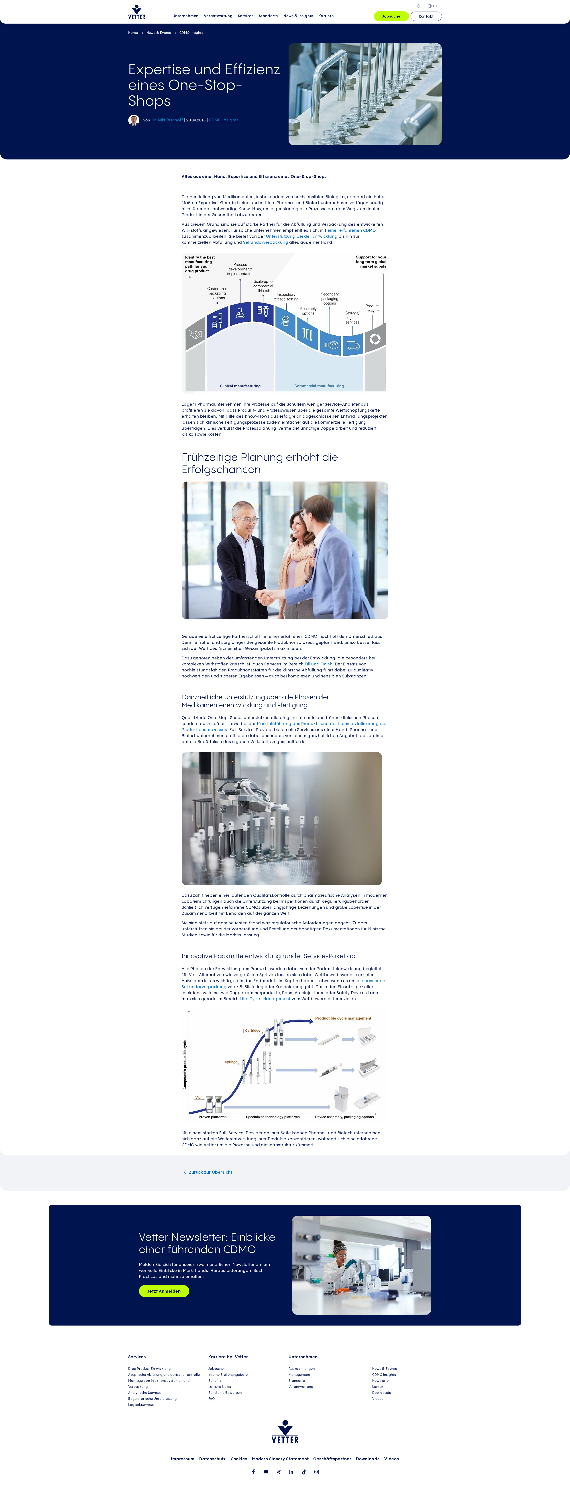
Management (299, 1374)
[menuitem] (185, 17)
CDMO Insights (191, 32)
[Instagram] (317, 1472)
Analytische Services (145, 1392)
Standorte (268, 16)
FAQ (211, 1398)
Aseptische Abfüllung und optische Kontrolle (164, 1374)
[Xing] (278, 1472)
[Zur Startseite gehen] (136, 11)
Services (246, 16)
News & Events (159, 32)
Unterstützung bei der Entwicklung (302, 236)
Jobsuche (391, 16)
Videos (377, 1398)
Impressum (183, 1459)
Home (133, 32)
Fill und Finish (319, 664)
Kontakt (426, 16)
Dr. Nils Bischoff (167, 120)
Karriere (326, 16)
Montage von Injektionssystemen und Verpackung (159, 1383)
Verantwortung (218, 16)
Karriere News (219, 1386)
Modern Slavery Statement (280, 1459)
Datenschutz (212, 1459)
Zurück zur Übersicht (210, 1172)
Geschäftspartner (332, 1459)
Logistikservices (141, 1404)
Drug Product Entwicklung (149, 1368)
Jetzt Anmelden (164, 1291)
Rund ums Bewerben (225, 1392)
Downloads (381, 1392)
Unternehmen (186, 16)
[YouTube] (266, 1472)
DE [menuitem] (435, 6)
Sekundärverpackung (265, 242)
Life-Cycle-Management (265, 999)
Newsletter (381, 1380)
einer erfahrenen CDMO (352, 230)
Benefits (215, 1380)
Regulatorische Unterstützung (152, 1398)
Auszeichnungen (302, 1368)
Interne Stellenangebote (228, 1374)
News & (298, 16)
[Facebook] (253, 1472)
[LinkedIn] (291, 1472)
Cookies (239, 1459)
